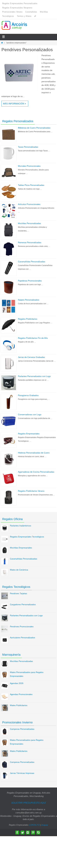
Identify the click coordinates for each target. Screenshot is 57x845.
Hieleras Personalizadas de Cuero (34, 453)
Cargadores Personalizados (23, 604)
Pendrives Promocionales (21, 626)
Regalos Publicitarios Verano (31, 491)
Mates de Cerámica (19, 570)
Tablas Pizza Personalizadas (31, 185)
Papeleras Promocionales (30, 281)
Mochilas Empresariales (21, 548)
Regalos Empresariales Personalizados (19, 3)
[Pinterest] (33, 832)
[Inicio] (2, 43)
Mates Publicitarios (18, 705)
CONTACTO (34, 825)
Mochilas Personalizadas (29, 223)
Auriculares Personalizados (22, 637)
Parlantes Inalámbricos (20, 525)
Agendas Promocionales (21, 694)
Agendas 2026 (16, 683)
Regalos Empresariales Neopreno (17, 8)
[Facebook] (17, 832)
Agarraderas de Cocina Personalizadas (36, 472)
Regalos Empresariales (28, 433)
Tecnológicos (8, 16)
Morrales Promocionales (29, 166)
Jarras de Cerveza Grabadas (31, 357)
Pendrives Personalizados (27, 49)
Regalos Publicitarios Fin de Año (33, 338)
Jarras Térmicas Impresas (22, 773)
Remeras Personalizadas (29, 242)
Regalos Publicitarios (27, 319)
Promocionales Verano (12, 12)
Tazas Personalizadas (28, 147)
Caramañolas (31, 12)
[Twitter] (22, 832)
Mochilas (44, 12)
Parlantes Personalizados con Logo (34, 376)
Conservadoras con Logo (29, 414)
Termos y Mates (24, 16)
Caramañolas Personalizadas (31, 261)
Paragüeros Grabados (28, 395)
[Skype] (38, 832)
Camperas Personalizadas (22, 729)
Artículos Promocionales (29, 204)
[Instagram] (28, 832)
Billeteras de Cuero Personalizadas (34, 128)
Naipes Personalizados (28, 300)
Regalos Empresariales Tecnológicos (27, 536)
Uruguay (44, 825)
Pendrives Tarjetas (18, 593)
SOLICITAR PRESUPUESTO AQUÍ (28, 802)
